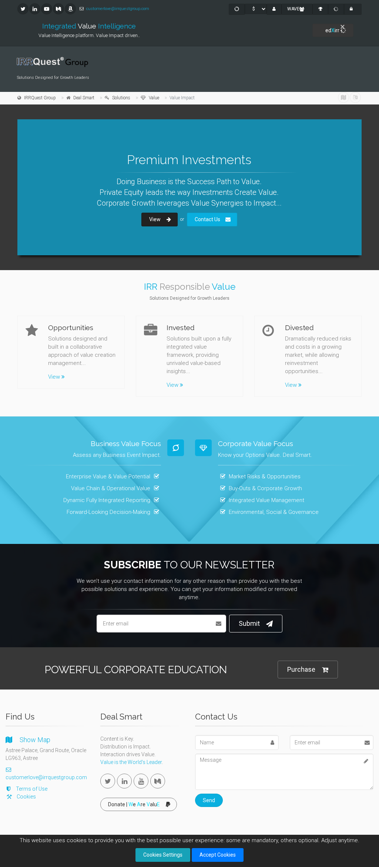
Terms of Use (31, 789)
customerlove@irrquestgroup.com (117, 8)
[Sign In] (353, 9)
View (54, 376)
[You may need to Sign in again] (355, 97)
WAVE (293, 8)
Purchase (301, 669)
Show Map (35, 740)
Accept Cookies (217, 855)
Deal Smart (83, 97)
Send (209, 800)
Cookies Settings (162, 855)
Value (154, 97)
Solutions (121, 97)
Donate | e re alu (134, 804)
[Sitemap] (343, 97)
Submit (249, 623)
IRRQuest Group (40, 97)
